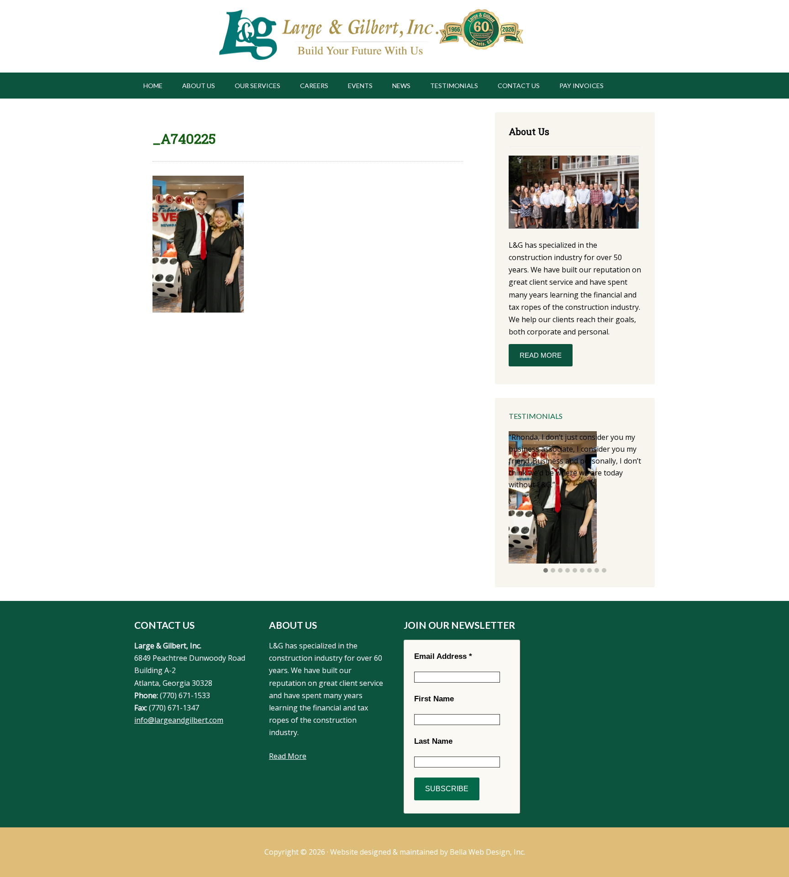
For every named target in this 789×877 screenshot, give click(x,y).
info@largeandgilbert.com (178, 720)
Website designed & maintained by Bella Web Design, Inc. (427, 852)
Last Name (433, 741)
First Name (434, 699)
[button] (545, 571)
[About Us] (574, 194)
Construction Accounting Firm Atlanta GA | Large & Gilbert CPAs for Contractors (327, 36)
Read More (541, 355)
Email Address (443, 656)
